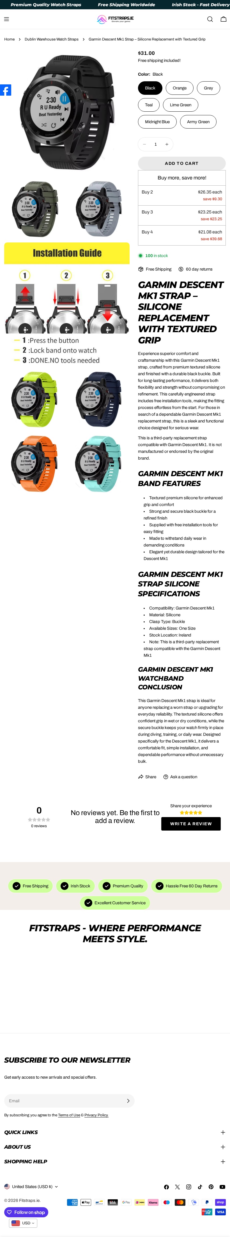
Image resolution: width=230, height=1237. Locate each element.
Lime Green (180, 105)
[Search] (210, 19)
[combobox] (23, 1223)
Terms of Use (69, 1115)
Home (9, 39)
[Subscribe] (128, 1101)
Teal (149, 105)
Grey (208, 88)
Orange (180, 88)
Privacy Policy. (96, 1115)
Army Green (198, 122)
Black (150, 88)
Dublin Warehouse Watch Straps (52, 39)
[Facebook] (5, 90)
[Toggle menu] (6, 19)
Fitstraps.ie (29, 1200)
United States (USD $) (32, 1186)
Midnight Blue (157, 122)
